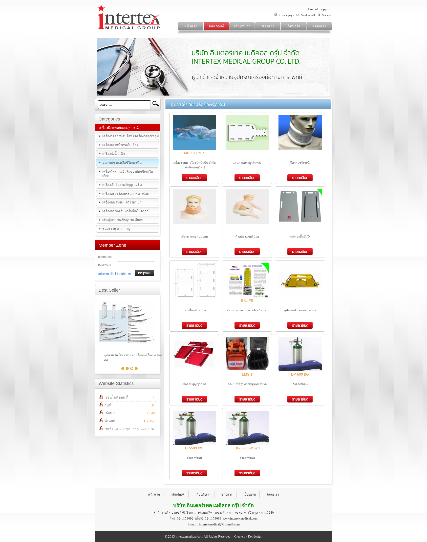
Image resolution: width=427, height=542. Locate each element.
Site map (326, 15)
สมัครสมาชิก (106, 273)
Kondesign (255, 536)
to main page (286, 15)
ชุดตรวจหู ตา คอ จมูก (117, 229)
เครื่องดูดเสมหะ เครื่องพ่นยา (121, 202)
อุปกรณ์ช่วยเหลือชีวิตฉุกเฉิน (122, 162)
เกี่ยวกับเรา (242, 26)
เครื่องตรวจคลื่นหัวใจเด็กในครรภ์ (125, 211)
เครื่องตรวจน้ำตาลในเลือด (120, 145)
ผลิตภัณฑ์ (216, 26)
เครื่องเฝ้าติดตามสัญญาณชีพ (122, 185)
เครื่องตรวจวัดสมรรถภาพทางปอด (125, 194)
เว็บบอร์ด (293, 26)
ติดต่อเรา (319, 26)
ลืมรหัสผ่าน (124, 273)
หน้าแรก (190, 26)
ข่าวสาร (268, 26)
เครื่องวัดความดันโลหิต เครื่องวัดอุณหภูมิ (130, 136)
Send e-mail (307, 15)
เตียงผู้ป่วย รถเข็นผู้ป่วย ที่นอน (122, 220)
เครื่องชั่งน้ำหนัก (113, 154)
